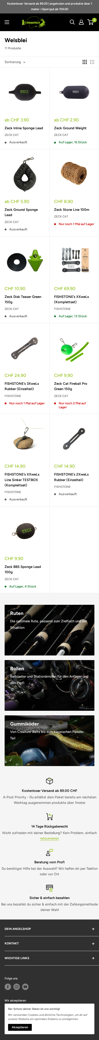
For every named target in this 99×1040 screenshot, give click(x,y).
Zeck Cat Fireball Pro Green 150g (70, 386)
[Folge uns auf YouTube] (25, 987)
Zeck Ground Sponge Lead (21, 212)
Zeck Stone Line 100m (71, 210)
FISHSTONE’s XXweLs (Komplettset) (71, 299)
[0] (90, 22)
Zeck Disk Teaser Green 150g (23, 299)
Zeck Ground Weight (70, 128)
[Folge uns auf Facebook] (8, 987)
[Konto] (81, 22)
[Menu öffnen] (7, 22)
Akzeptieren (20, 1027)
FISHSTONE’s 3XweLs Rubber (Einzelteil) (22, 386)
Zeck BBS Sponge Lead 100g (23, 569)
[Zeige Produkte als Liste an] (92, 62)
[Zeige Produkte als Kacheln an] (85, 62)
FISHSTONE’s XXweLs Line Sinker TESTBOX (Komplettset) (22, 479)
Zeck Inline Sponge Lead (24, 128)
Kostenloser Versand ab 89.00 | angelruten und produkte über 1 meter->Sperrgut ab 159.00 (49, 6)
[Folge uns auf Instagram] (16, 987)
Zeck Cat (12, 135)
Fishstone (62, 309)
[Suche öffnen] (72, 22)
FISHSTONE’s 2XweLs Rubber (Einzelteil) (71, 477)
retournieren (49, 838)
